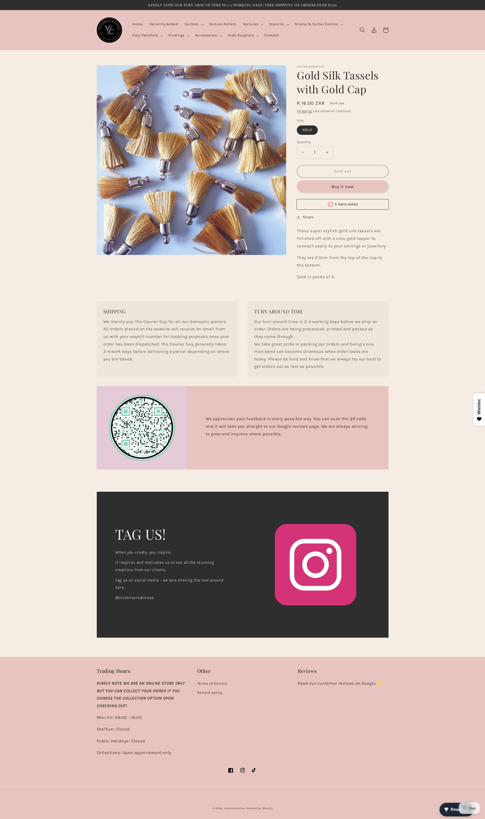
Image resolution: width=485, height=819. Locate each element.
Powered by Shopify (259, 808)
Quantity (304, 142)
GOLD (307, 130)
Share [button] (308, 217)
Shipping (304, 111)
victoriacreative (234, 808)
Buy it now (343, 186)
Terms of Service (212, 683)
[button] (193, 24)
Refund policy (210, 693)
